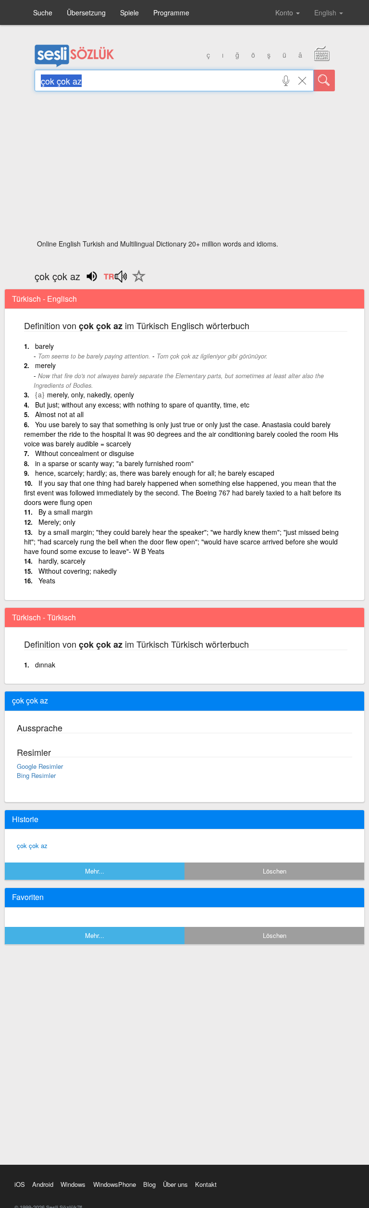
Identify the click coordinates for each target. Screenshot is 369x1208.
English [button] (326, 12)
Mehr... (94, 870)
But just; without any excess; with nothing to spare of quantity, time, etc (142, 404)
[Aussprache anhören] (115, 279)
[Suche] (324, 80)
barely (44, 346)
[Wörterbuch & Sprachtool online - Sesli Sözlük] (74, 65)
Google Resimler (40, 766)
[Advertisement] (185, 168)
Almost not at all (59, 414)
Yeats (46, 580)
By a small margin (65, 512)
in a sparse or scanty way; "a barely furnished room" (114, 463)
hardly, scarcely (62, 561)
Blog (149, 1184)
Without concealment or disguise (84, 453)
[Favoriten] (136, 281)
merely (45, 365)
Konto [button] (285, 12)
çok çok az (32, 845)
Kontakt (206, 1184)
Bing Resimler (36, 775)
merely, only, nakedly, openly (90, 394)
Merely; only (56, 522)
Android (42, 1184)
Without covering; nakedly (77, 571)
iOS (19, 1184)
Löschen (274, 870)
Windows (73, 1184)
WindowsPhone (114, 1184)
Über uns (175, 1184)
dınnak (45, 664)
